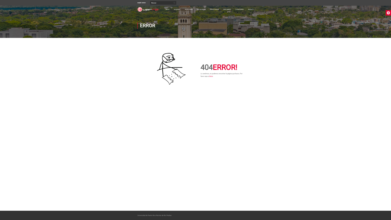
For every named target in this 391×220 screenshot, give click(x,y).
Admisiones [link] (189, 9)
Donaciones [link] (240, 9)
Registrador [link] (214, 9)
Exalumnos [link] (227, 9)
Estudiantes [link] (201, 9)
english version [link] (141, 2)
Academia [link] (177, 9)
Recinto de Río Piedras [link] (164, 215)
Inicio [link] (167, 9)
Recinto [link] (251, 9)
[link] (388, 12)
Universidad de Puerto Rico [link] (146, 215)
